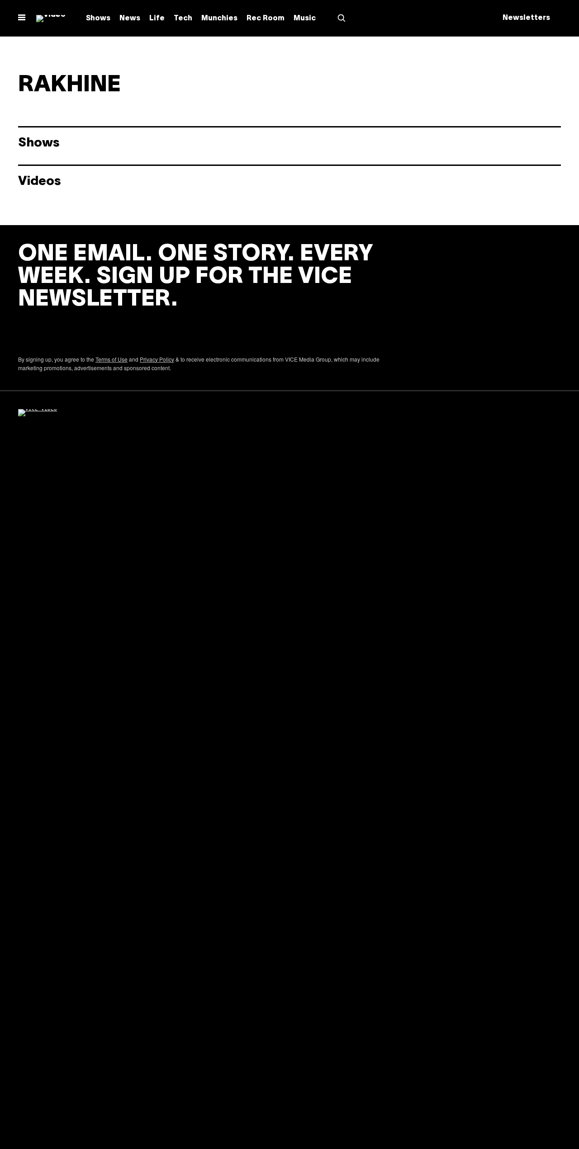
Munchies (219, 18)
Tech (183, 18)
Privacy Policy (157, 359)
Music (305, 18)
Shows (98, 18)
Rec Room (266, 18)
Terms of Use (111, 359)
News (129, 18)
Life (157, 18)
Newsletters (526, 18)
